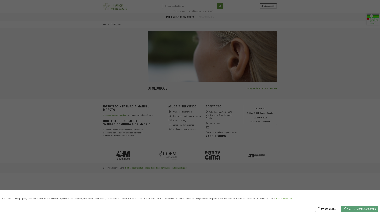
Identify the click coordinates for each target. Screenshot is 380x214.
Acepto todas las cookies (359, 208)
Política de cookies (284, 198)
